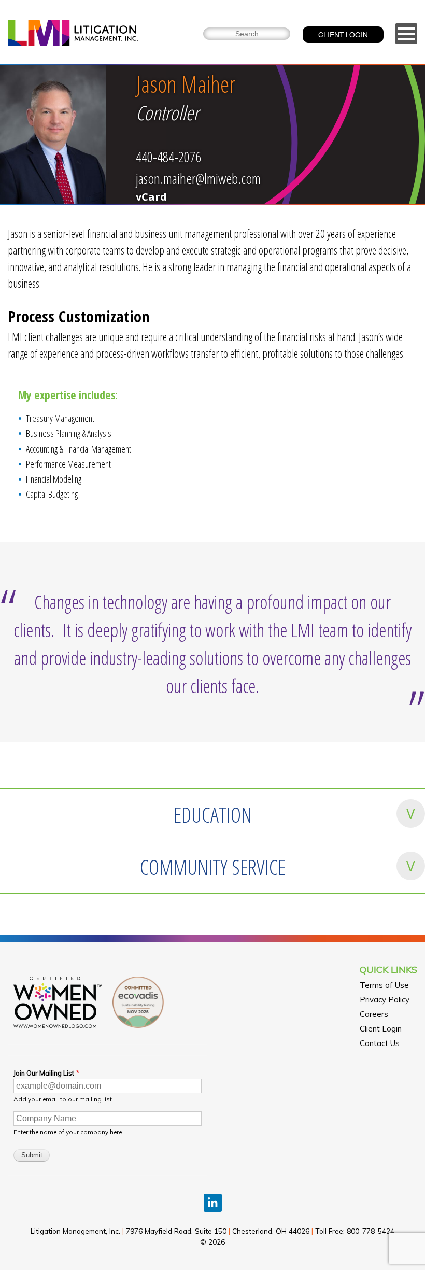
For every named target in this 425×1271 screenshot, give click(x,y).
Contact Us (380, 1043)
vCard (151, 197)
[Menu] (406, 33)
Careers (374, 1014)
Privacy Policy (384, 1000)
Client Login (381, 1029)
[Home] (73, 34)
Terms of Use (384, 985)
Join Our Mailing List (43, 1073)
